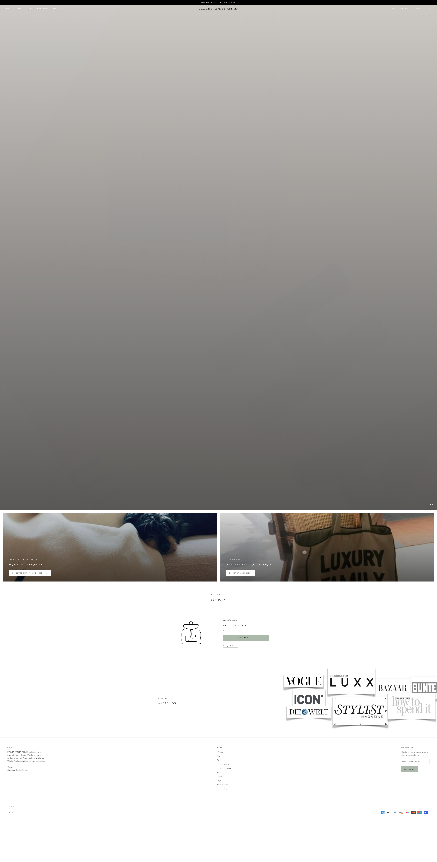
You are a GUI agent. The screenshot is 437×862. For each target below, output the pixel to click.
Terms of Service (223, 785)
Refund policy (222, 789)
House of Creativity (224, 768)
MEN (20, 9)
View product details (230, 646)
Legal (219, 781)
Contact (219, 776)
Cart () (427, 9)
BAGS (29, 9)
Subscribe (409, 769)
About (219, 772)
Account (405, 9)
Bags (218, 760)
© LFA (11, 813)
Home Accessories (223, 764)
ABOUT (56, 9)
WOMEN (9, 9)
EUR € (393, 9)
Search (416, 9)
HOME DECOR (42, 9)
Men (218, 756)
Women (220, 752)
